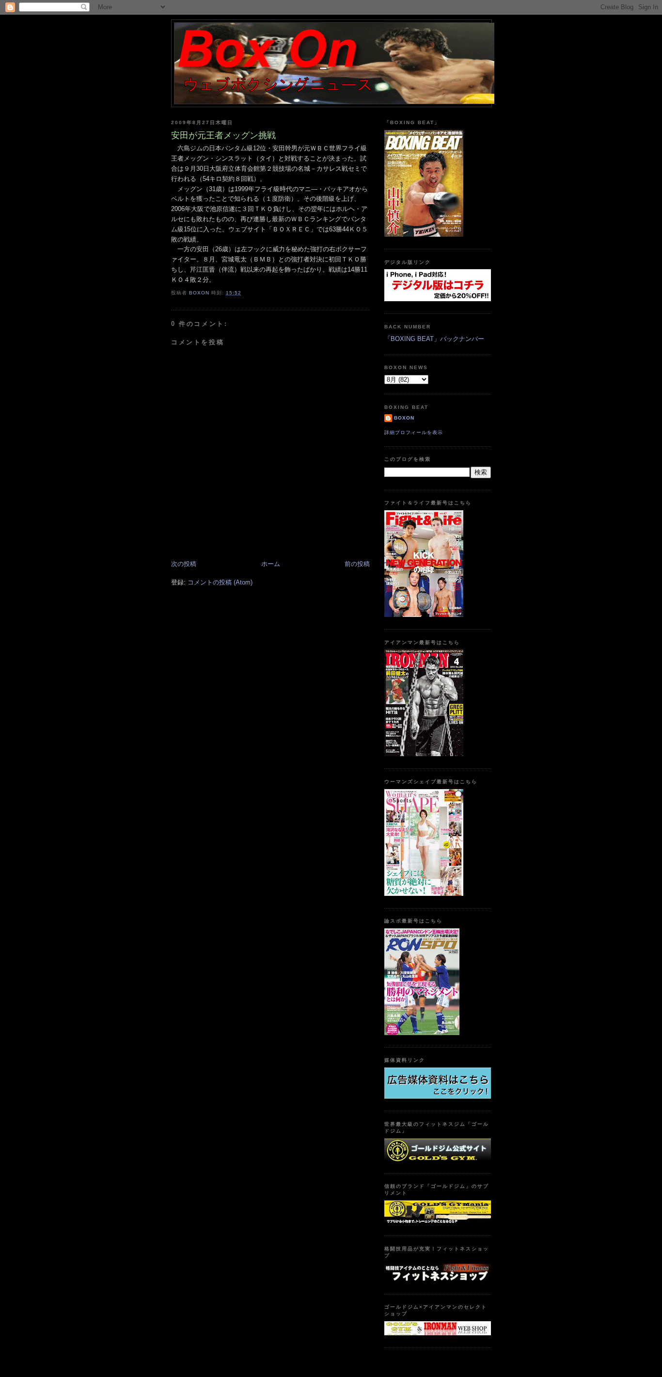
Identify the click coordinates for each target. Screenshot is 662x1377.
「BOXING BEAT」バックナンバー (434, 338)
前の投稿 (357, 563)
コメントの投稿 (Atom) (220, 582)
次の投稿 (183, 563)
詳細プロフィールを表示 (413, 432)
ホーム (270, 563)
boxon (404, 418)
